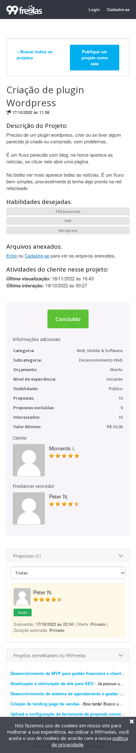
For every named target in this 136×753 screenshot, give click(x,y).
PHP (68, 221)
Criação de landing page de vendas (44, 704)
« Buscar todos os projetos (34, 55)
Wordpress (68, 230)
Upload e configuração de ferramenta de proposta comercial (69, 714)
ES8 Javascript (68, 211)
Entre (11, 255)
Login (94, 9)
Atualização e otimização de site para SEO (52, 683)
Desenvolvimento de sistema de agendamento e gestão (64, 694)
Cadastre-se (118, 9)
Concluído (68, 319)
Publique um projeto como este (95, 58)
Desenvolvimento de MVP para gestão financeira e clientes (67, 673)
